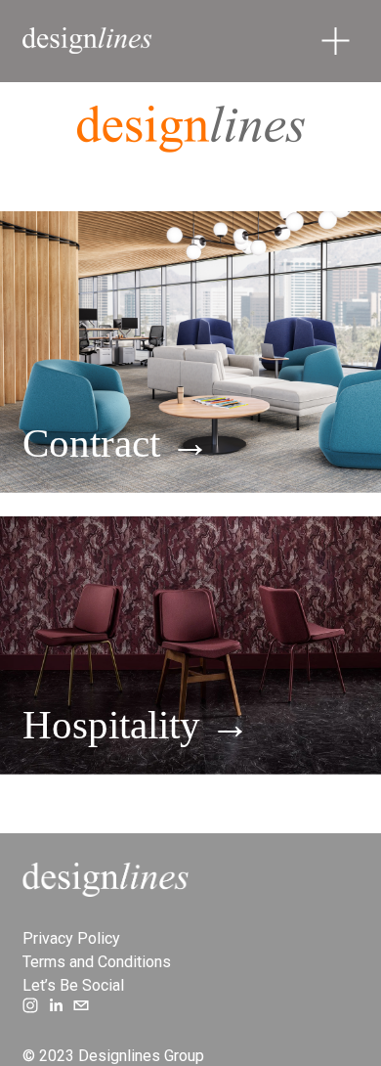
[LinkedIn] (56, 1005)
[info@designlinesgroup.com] (81, 1005)
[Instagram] (30, 1005)
